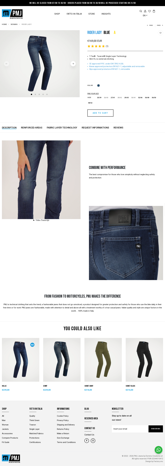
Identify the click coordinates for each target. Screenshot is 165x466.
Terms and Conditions (66, 442)
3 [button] (39, 94)
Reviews (118, 127)
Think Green (34, 420)
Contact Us (89, 435)
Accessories (7, 433)
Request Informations (95, 127)
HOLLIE (4, 386)
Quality (32, 416)
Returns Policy (63, 429)
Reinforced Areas (31, 127)
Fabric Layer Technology (62, 127)
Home (4, 24)
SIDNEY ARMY (88, 386)
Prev (151, 25)
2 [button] (35, 94)
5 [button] (47, 94)
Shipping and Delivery (66, 425)
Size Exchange (63, 438)
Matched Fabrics (36, 433)
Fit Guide (5, 442)
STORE (91, 14)
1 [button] (31, 94)
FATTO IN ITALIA (74, 14)
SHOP (57, 14)
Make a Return (63, 433)
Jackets (5, 429)
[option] (40, 63)
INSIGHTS (106, 14)
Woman (5, 425)
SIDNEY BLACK (130, 386)
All (3, 416)
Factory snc (158, 461)
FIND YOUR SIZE (93, 94)
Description (9, 127)
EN (144, 15)
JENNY (45, 386)
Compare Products (10, 438)
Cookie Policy (62, 416)
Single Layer (34, 429)
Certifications (35, 442)
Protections (34, 438)
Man (4, 420)
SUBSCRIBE (155, 429)
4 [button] (43, 94)
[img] (96, 46)
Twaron (32, 425)
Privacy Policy (63, 420)
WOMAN (14, 24)
